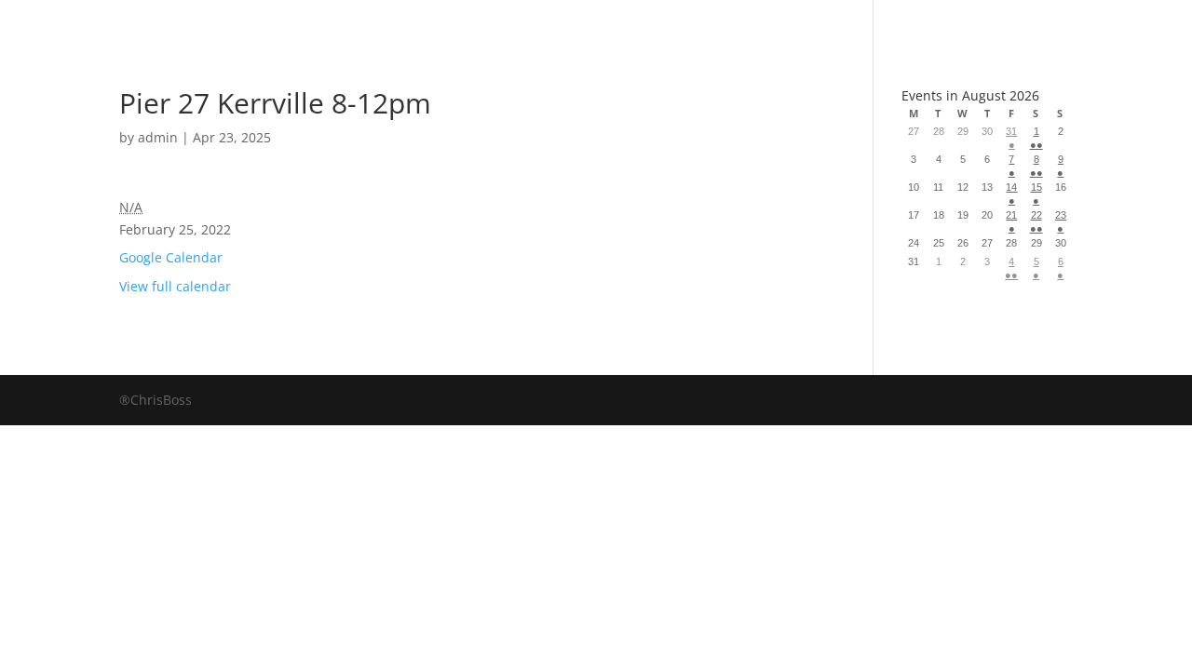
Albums (529, 23)
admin (158, 137)
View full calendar (175, 286)
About (650, 23)
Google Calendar (171, 257)
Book (416, 23)
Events (765, 23)
